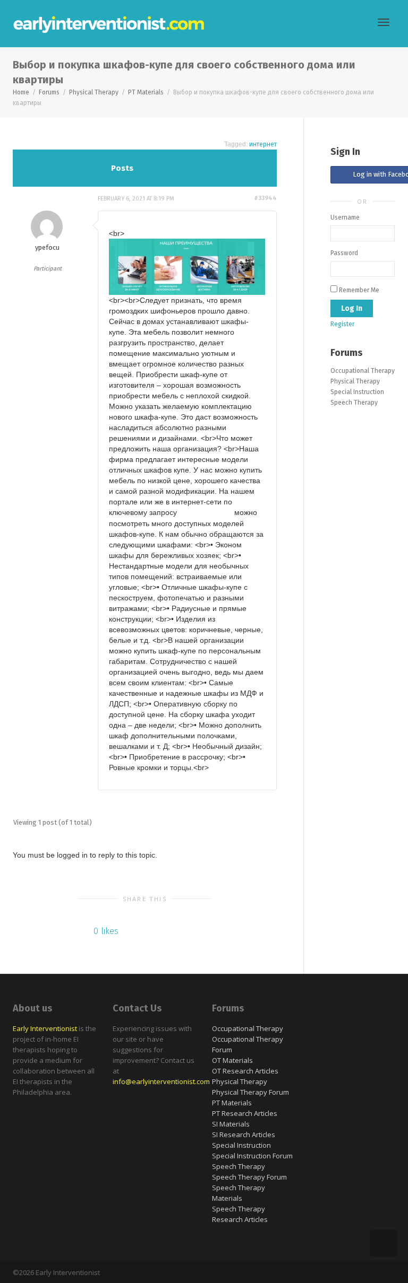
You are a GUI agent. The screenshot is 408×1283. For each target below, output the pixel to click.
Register (342, 324)
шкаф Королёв (205, 512)
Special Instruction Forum (252, 1155)
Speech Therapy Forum (249, 1177)
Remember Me (358, 290)
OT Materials (232, 1060)
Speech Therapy (354, 402)
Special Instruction (357, 392)
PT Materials (146, 92)
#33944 (265, 198)
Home (21, 92)
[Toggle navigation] (383, 22)
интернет (263, 144)
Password (344, 253)
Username (345, 217)
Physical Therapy (93, 92)
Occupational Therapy (362, 370)
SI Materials (231, 1124)
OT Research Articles (245, 1071)
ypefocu (47, 247)
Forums (49, 92)
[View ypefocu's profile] (47, 226)
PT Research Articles (244, 1113)
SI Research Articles (243, 1134)
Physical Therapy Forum (250, 1092)
